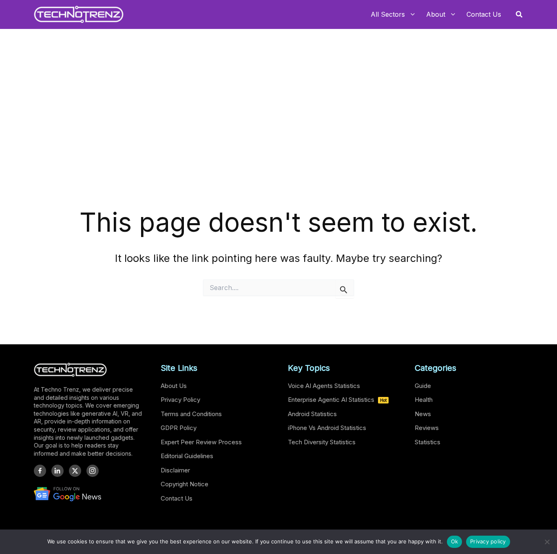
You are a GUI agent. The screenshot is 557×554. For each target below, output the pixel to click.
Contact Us (176, 498)
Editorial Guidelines (187, 456)
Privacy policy (488, 541)
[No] (547, 542)
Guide (423, 386)
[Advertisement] (278, 143)
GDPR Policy (179, 428)
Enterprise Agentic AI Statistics (337, 399)
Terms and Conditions (191, 414)
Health (424, 399)
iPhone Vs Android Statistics (327, 428)
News (423, 414)
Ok (454, 541)
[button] (519, 14)
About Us (174, 386)
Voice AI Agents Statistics (324, 386)
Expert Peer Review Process (201, 442)
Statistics (427, 442)
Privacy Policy (180, 399)
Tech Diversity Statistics (322, 442)
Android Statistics (312, 414)
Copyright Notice (184, 484)
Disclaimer (175, 470)
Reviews (427, 428)
